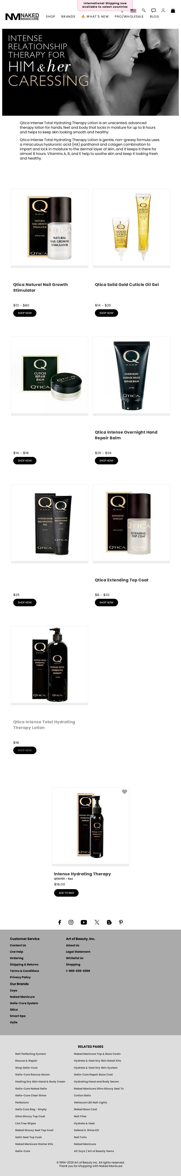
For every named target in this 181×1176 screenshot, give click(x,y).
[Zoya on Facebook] (59, 922)
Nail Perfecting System (30, 1054)
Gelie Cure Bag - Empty (31, 1109)
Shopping (73, 964)
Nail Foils (80, 1137)
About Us (72, 945)
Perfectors (22, 1102)
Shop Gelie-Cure (26, 1067)
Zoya (13, 990)
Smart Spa (18, 1016)
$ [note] (59, 884)
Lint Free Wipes (25, 1123)
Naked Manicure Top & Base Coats (97, 1054)
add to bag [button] (66, 893)
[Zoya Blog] (109, 922)
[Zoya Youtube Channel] (83, 922)
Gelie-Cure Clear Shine (30, 1095)
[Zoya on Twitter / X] (97, 922)
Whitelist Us (74, 958)
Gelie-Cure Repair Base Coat (93, 1074)
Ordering (16, 958)
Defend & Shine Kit (86, 1130)
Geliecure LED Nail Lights (90, 1102)
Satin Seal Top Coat (28, 1137)
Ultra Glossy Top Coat (30, 1116)
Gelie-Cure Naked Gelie (31, 1088)
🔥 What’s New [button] (95, 16)
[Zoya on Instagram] (71, 922)
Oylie (13, 1022)
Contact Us (18, 945)
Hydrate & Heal (84, 1123)
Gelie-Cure (22, 1151)
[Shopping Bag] (173, 11)
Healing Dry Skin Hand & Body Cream (40, 1081)
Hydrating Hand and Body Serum (96, 1081)
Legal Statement (78, 952)
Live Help (16, 952)
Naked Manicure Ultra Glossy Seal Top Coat (99, 1088)
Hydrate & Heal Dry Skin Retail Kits (97, 1060)
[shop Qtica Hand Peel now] (49, 536)
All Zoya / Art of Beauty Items (94, 1151)
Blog (154, 16)
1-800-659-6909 (78, 971)
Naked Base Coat (85, 1109)
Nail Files (80, 1116)
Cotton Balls (82, 1095)
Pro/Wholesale (129, 16)
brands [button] (68, 16)
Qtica (14, 1009)
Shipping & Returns (24, 964)
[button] (22, 16)
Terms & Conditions (24, 971)
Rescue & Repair (26, 1060)
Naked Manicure (22, 997)
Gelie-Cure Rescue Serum (32, 1074)
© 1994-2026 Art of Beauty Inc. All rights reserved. (91, 1164)
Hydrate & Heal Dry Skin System (96, 1067)
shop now (25, 313)
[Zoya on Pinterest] (121, 922)
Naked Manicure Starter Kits (34, 1144)
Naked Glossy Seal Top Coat (34, 1130)
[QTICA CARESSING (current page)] (90, 114)
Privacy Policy (20, 977)
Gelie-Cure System (24, 1003)
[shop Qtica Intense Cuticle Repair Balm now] (49, 390)
